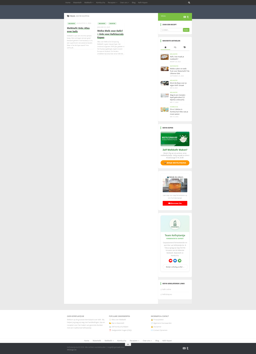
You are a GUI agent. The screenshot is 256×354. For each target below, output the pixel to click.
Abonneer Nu (176, 203)
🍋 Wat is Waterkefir (116, 323)
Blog (133, 2)
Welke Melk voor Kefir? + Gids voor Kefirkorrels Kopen (110, 34)
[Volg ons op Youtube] (184, 17)
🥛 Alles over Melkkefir (117, 319)
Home (67, 2)
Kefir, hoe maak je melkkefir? (177, 57)
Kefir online (166, 289)
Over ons (124, 2)
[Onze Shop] (179, 260)
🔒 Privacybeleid (157, 319)
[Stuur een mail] (175, 260)
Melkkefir (88, 2)
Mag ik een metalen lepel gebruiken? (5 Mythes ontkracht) (177, 97)
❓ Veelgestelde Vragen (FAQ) (120, 330)
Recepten (112, 2)
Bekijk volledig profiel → (175, 267)
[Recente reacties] (175, 47)
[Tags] (184, 47)
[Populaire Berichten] (165, 47)
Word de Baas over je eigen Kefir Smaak (178, 84)
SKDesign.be (71, 350)
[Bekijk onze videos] (170, 260)
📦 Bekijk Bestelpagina (175, 163)
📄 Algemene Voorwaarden (161, 323)
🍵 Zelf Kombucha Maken (118, 327)
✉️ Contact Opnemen (159, 330)
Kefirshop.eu (167, 294)
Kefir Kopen (143, 2)
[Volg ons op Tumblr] (188, 17)
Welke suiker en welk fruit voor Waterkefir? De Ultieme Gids (179, 70)
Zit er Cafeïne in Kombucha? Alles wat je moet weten (179, 111)
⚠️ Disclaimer (156, 327)
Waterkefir (77, 2)
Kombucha (100, 2)
